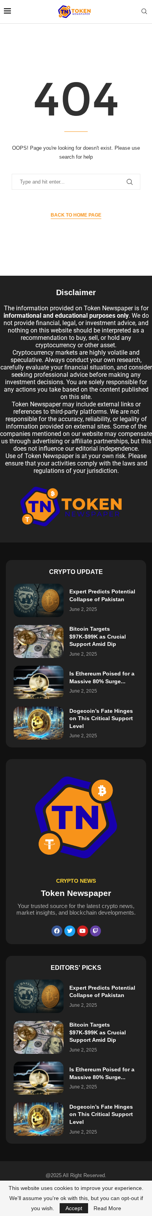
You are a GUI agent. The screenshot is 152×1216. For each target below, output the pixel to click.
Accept (73, 1208)
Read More (107, 1208)
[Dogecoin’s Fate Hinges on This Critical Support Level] (39, 723)
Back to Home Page (76, 215)
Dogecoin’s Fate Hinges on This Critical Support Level (101, 718)
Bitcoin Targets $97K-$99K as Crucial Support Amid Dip (97, 636)
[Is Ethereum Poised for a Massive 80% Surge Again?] (39, 682)
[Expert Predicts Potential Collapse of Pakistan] (39, 600)
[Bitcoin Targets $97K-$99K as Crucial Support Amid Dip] (39, 641)
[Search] (144, 12)
